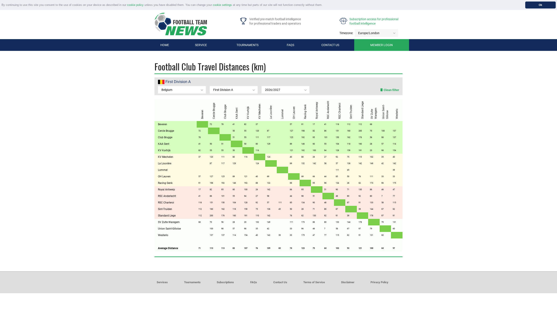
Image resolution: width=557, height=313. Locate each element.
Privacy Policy (379, 282)
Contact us (330, 45)
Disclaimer (347, 282)
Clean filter (391, 90)
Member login (381, 45)
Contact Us (280, 282)
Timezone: (346, 33)
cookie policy (135, 5)
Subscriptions (225, 282)
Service (201, 45)
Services (162, 282)
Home (164, 45)
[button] (323, 5)
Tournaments (247, 45)
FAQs (290, 45)
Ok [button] (540, 4)
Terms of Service (314, 282)
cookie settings (222, 5)
